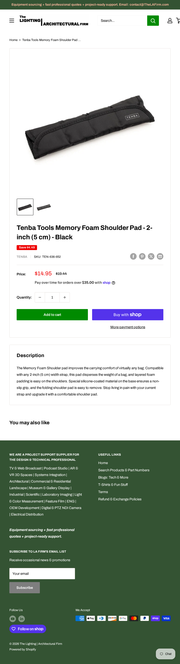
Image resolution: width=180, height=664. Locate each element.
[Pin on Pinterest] (142, 256)
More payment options (127, 327)
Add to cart (52, 315)
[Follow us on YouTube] (12, 619)
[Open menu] (11, 20)
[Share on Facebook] (133, 256)
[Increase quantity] (65, 297)
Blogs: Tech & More (113, 477)
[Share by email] (160, 256)
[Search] (153, 20)
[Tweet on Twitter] (151, 256)
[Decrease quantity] (40, 297)
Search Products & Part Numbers (124, 470)
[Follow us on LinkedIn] (21, 619)
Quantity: (24, 297)
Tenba (22, 256)
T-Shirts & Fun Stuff (113, 485)
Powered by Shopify (22, 649)
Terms (103, 492)
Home (13, 40)
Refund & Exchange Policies (120, 499)
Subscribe (24, 588)
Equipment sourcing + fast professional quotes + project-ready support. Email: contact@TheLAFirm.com (90, 4)
